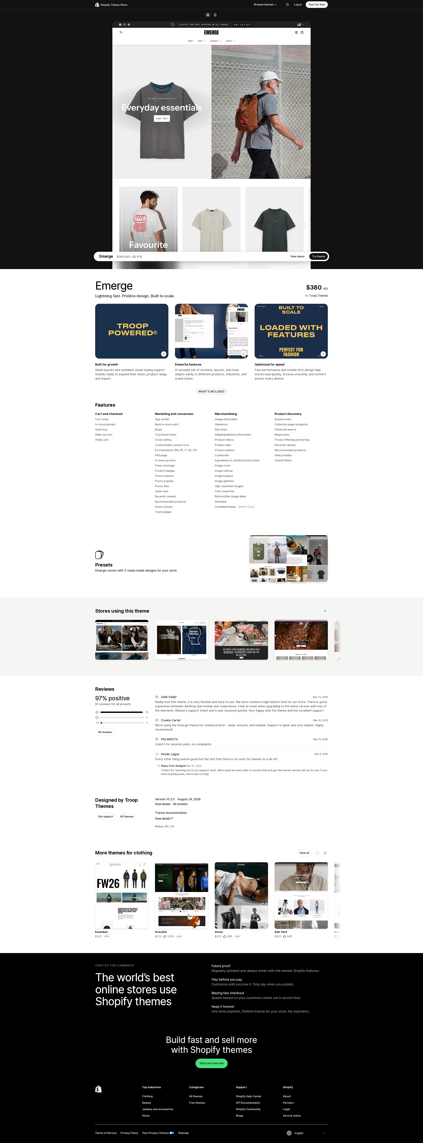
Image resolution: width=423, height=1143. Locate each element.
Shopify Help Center (248, 1096)
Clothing (147, 1096)
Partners (288, 1102)
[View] (121, 640)
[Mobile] (215, 15)
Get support (105, 816)
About (287, 1096)
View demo (297, 256)
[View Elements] (268, 558)
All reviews (105, 732)
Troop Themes (318, 295)
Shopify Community (248, 1109)
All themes (127, 816)
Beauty (146, 1102)
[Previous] (317, 611)
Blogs (239, 1115)
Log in (298, 4)
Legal (286, 1109)
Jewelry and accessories (157, 1109)
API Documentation (248, 1102)
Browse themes (264, 4)
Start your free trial (212, 1063)
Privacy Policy (129, 1133)
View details (162, 804)
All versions (180, 804)
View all (304, 852)
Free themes (197, 1102)
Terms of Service (106, 1133)
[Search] (287, 4)
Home (146, 1115)
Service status (292, 1115)
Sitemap (183, 1133)
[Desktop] (208, 15)
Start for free (316, 4)
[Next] (325, 611)
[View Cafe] (288, 558)
